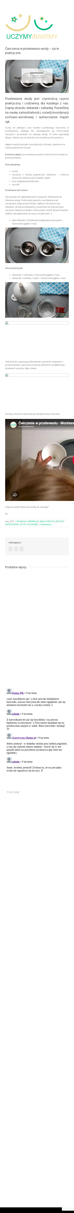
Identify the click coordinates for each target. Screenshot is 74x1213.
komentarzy (45, 524)
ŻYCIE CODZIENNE (29, 524)
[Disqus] (37, 638)
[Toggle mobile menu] (67, 18)
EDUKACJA (22, 521)
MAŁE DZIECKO (47, 521)
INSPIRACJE (33, 521)
